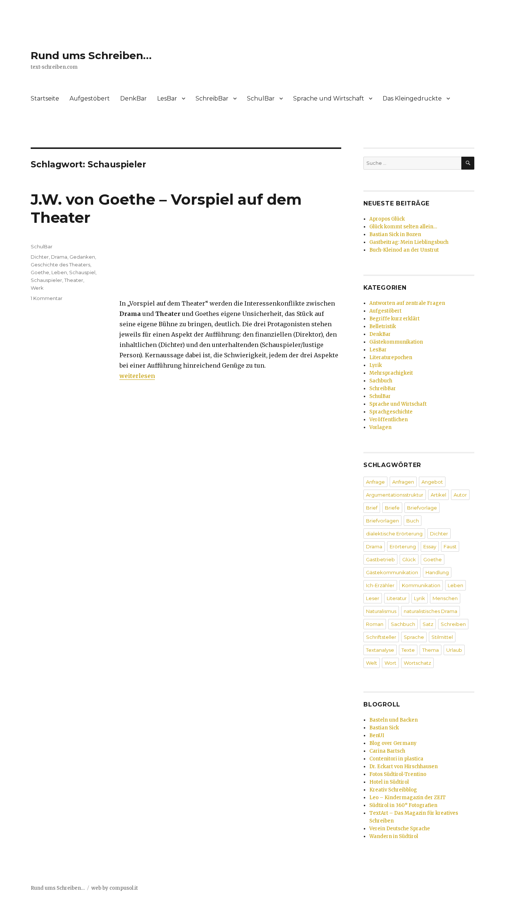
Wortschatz (417, 663)
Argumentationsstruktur (394, 495)
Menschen (445, 598)
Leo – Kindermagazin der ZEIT (407, 797)
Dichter (40, 257)
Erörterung (403, 546)
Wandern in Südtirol (393, 836)
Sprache (414, 637)
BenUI (376, 735)
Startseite (45, 98)
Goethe (40, 272)
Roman (374, 624)
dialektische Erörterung (394, 534)
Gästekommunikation (396, 342)
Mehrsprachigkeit (391, 373)
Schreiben (453, 624)
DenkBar (133, 98)
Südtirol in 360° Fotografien (403, 805)
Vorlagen (380, 427)
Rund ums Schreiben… (91, 55)
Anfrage (375, 482)
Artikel (438, 495)
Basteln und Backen (393, 720)
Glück (409, 559)
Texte (408, 650)
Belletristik (382, 326)
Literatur (397, 598)
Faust (450, 546)
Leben (59, 272)
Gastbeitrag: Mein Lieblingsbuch (408, 242)
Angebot (432, 482)
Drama (59, 257)
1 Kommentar (46, 298)
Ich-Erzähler (380, 585)
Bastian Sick (384, 728)
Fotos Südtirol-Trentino (397, 774)
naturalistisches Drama (430, 611)
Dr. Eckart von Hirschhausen (403, 766)
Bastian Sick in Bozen (395, 234)
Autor (460, 495)
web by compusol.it (114, 888)
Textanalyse (380, 650)
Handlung (437, 572)
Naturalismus (381, 611)
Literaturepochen (390, 357)
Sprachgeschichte (391, 412)
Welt (371, 663)
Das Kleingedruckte (412, 98)
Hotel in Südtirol (389, 782)
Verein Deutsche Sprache (399, 828)
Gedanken (82, 257)
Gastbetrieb (380, 559)
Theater (73, 280)
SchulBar (261, 98)
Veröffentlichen (388, 419)
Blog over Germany (393, 743)
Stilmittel (442, 637)
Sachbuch (380, 381)
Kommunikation (421, 585)
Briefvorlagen (382, 521)
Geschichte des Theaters (60, 265)
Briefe (392, 508)
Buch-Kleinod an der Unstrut (404, 250)
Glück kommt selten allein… (403, 227)
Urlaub (454, 650)
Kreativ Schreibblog (393, 790)
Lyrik (375, 365)
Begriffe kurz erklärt (394, 319)
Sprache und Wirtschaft (328, 98)
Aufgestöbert (90, 98)
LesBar (167, 98)
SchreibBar (212, 98)
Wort (390, 663)
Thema (430, 650)
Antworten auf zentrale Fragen (407, 303)
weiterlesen (137, 375)
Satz (428, 624)
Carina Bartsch (387, 751)
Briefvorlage (422, 508)
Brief (371, 508)
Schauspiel (82, 272)
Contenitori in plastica (396, 759)
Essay (429, 546)
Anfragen (403, 482)
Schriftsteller (381, 637)
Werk (37, 288)
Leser (372, 598)
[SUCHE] (467, 163)
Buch (412, 521)
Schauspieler (46, 280)
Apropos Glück (387, 219)
